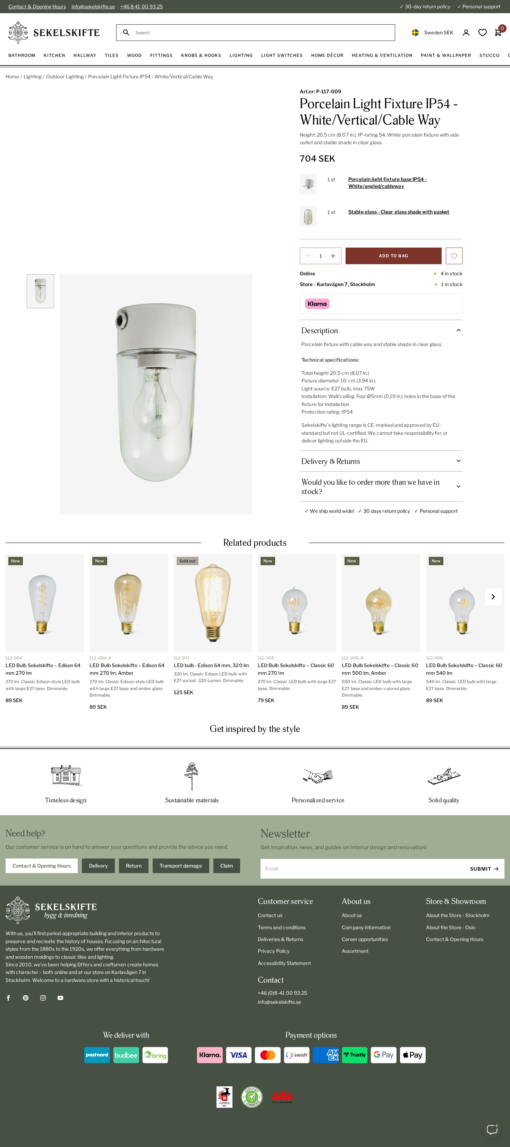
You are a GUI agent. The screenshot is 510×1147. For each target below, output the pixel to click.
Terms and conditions (282, 927)
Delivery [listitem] (98, 866)
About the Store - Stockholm (458, 915)
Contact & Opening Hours (37, 6)
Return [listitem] (134, 866)
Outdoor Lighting (65, 76)
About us (352, 915)
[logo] (54, 32)
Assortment (355, 951)
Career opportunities (365, 939)
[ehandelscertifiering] (252, 1097)
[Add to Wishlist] (454, 256)
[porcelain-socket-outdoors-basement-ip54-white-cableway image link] (156, 394)
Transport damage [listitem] (181, 866)
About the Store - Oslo (451, 927)
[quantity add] (333, 256)
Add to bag (393, 255)
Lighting (33, 76)
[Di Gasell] (224, 1097)
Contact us (270, 915)
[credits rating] (282, 1097)
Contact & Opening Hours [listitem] (41, 866)
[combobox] (262, 33)
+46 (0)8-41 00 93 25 (282, 993)
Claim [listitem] (226, 866)
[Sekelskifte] (87, 910)
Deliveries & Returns (280, 939)
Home (12, 76)
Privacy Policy (273, 951)
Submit (480, 869)
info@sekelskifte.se (93, 6)
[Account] (466, 32)
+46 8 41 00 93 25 (141, 6)
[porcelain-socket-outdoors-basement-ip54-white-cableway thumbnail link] (40, 291)
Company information (366, 927)
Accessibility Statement (284, 963)
